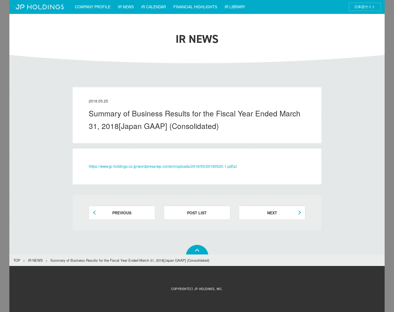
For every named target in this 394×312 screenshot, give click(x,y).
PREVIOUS (121, 212)
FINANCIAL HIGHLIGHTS (195, 6)
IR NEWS (126, 6)
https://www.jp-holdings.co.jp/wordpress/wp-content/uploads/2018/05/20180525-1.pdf (161, 166)
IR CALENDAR (153, 6)
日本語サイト (364, 7)
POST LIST (197, 212)
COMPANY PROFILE (92, 6)
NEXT (272, 212)
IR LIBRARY (235, 6)
